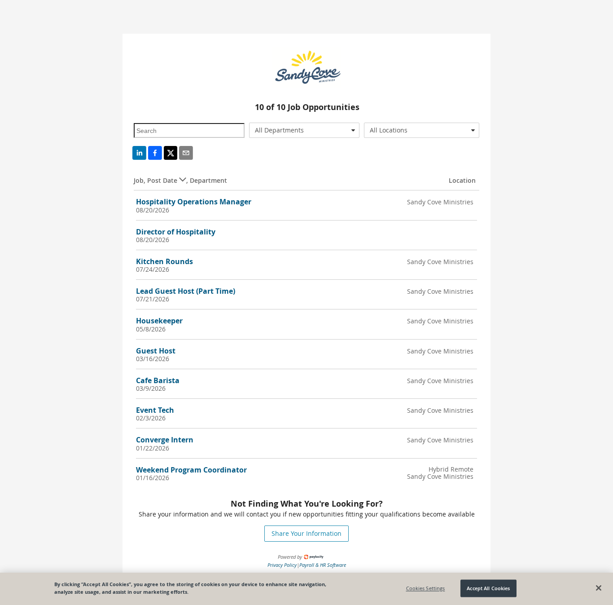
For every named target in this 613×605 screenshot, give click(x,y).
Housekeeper (159, 321)
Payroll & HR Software (322, 564)
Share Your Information (306, 533)
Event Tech (155, 410)
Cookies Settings (425, 588)
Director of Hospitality (175, 232)
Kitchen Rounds (164, 261)
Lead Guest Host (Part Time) (185, 291)
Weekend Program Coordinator (191, 470)
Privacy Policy (282, 564)
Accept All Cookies (488, 588)
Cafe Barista (158, 380)
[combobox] (304, 130)
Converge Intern (164, 440)
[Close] (599, 588)
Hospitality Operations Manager (193, 202)
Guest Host (155, 351)
